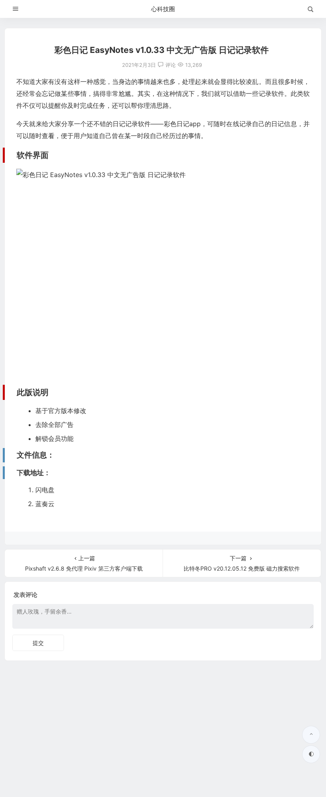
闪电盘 (44, 490)
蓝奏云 (44, 504)
